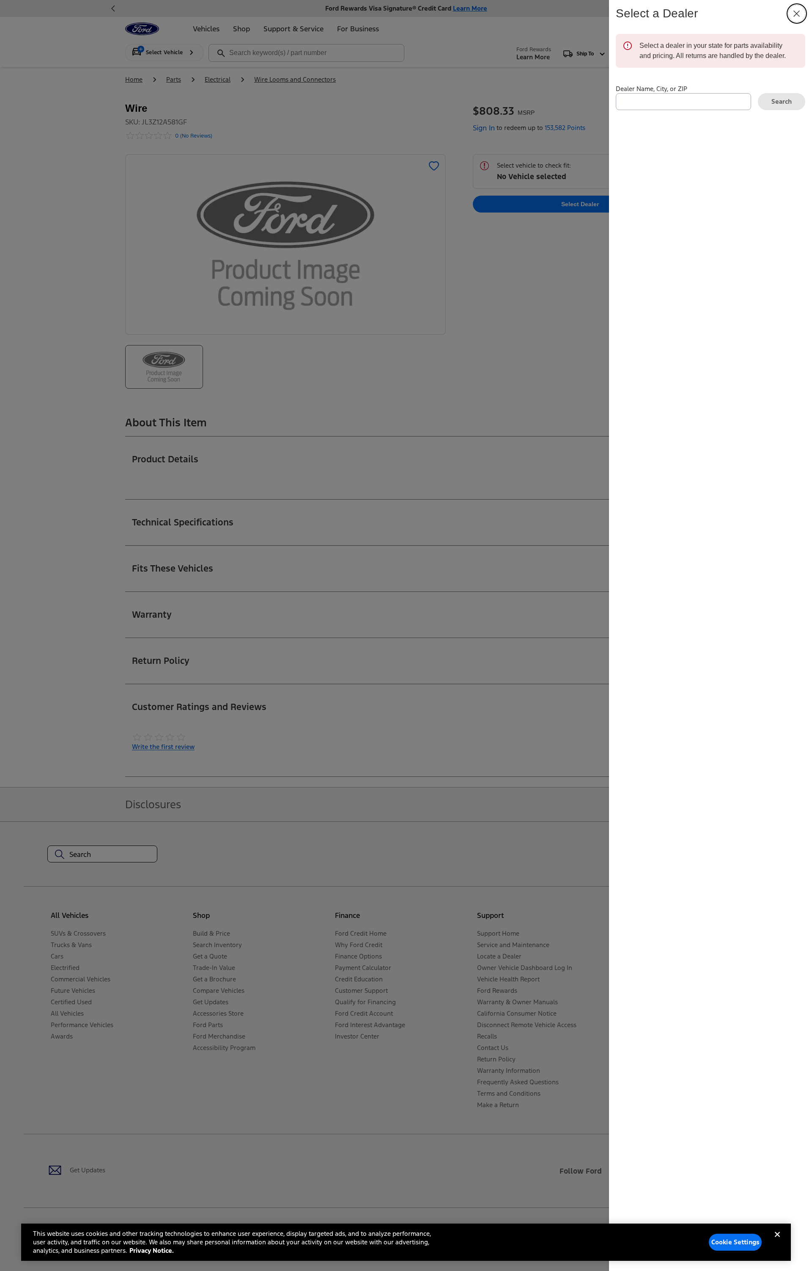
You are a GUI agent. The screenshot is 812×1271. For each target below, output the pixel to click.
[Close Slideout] (796, 13)
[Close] (777, 1241)
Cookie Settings (735, 1242)
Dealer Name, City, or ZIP (651, 89)
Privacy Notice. (151, 1250)
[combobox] (683, 102)
